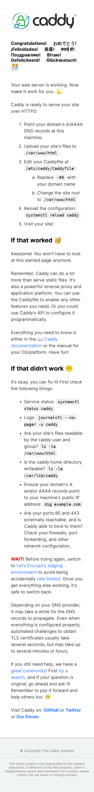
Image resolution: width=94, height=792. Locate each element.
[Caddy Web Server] (47, 21)
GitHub (51, 710)
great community (28, 670)
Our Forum (27, 716)
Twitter (73, 710)
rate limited (48, 578)
